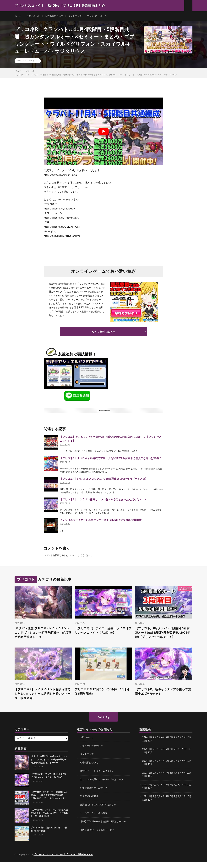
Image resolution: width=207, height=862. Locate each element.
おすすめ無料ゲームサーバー (94, 788)
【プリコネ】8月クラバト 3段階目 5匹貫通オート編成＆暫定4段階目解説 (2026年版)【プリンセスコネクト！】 (162, 632)
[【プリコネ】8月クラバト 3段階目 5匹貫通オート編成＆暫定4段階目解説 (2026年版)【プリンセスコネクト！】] (22, 798)
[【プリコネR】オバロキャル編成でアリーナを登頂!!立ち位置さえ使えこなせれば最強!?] (51, 463)
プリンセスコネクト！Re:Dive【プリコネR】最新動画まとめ (63, 855)
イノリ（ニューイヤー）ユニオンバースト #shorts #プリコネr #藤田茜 (101, 520)
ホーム (18, 16)
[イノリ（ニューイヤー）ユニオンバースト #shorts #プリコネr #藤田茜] (51, 525)
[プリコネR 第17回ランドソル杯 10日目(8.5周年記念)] (22, 833)
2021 (144, 796)
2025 (144, 749)
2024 (144, 761)
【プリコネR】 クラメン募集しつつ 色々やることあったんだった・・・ (103, 499)
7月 (175, 737)
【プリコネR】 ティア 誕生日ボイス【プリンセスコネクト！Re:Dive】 (103, 630)
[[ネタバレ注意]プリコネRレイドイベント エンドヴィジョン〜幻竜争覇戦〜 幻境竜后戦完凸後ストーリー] (22, 762)
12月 (150, 753)
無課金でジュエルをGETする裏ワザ (98, 805)
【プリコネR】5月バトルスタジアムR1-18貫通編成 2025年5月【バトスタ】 (104, 479)
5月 (167, 737)
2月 (154, 737)
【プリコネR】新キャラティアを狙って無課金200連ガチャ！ (163, 691)
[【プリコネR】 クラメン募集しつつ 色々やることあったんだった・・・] (51, 505)
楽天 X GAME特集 (89, 796)
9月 (184, 749)
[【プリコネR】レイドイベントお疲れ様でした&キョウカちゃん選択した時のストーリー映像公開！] (22, 815)
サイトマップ (75, 16)
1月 (150, 737)
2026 (144, 737)
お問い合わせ (33, 16)
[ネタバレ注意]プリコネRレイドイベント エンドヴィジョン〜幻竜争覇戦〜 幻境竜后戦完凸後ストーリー (43, 632)
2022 (144, 785)
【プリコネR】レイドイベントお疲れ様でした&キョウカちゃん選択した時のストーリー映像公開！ (43, 694)
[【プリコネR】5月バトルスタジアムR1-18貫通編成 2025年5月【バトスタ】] (51, 484)
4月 (163, 737)
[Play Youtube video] (103, 131)
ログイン (73, 555)
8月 (180, 737)
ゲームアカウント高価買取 (93, 813)
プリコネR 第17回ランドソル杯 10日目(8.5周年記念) (102, 691)
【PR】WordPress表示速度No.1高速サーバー (103, 822)
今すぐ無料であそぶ (103, 331)
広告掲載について (54, 16)
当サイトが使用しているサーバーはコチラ (101, 779)
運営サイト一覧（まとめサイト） (97, 771)
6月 (171, 737)
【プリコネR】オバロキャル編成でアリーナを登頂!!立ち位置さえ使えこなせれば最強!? (110, 458)
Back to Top (103, 717)
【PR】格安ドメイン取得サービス (97, 830)
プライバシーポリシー (98, 16)
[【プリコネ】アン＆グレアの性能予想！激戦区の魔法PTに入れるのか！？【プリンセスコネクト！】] (51, 442)
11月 (144, 753)
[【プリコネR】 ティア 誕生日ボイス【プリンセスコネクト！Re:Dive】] (22, 780)
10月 (188, 749)
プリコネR (32, 61)
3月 (159, 737)
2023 (144, 773)
